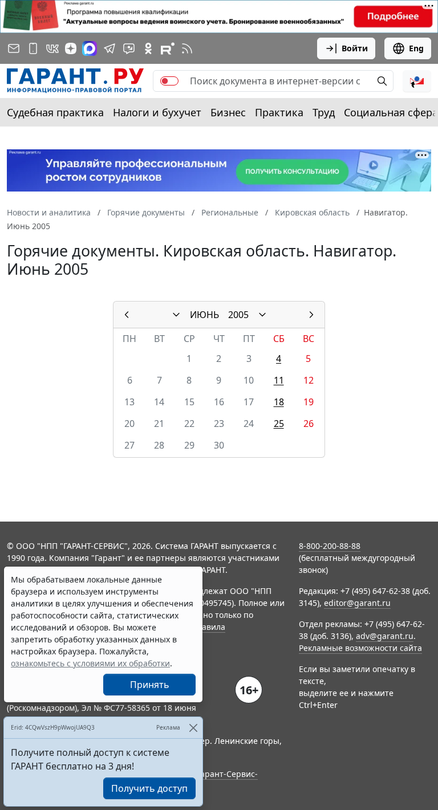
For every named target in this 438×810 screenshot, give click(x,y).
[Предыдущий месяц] (126, 314)
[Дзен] (70, 48)
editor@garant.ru (357, 602)
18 (279, 402)
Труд (324, 112)
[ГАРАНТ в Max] (89, 48)
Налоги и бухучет (157, 112)
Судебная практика (55, 112)
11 (279, 380)
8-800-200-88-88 (329, 545)
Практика (279, 112)
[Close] (193, 728)
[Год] (262, 314)
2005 (238, 314)
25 (279, 423)
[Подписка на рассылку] (14, 48)
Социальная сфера (391, 112)
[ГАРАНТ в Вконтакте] (52, 48)
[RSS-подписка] (187, 48)
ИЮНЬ (204, 314)
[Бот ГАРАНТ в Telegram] (129, 48)
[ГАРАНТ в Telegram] (109, 48)
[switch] (169, 81)
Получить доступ (149, 788)
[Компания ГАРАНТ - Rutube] (168, 48)
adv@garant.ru (384, 635)
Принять (149, 684)
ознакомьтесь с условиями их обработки (90, 663)
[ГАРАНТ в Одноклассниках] (148, 48)
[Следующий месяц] (311, 314)
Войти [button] (355, 48)
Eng (416, 48)
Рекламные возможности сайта (360, 647)
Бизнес (228, 112)
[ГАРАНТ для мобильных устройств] (33, 48)
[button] (417, 81)
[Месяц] (176, 314)
